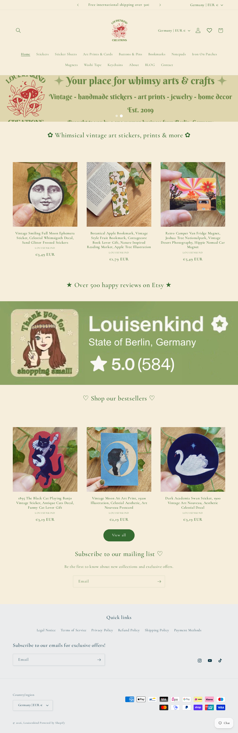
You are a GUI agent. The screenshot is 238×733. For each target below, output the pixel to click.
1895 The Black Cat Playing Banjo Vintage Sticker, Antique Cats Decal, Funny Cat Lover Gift (45, 503)
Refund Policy (129, 630)
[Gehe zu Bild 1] (116, 116)
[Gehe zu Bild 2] (121, 116)
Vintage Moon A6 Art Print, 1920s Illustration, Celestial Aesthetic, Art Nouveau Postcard (119, 503)
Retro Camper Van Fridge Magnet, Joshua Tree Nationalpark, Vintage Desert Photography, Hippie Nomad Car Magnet (193, 240)
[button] (18, 30)
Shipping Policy (157, 630)
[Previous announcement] (78, 5)
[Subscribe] (159, 582)
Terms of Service (74, 630)
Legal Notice (46, 630)
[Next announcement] (160, 5)
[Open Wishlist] (209, 30)
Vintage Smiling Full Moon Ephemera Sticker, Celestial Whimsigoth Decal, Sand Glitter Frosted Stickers (45, 238)
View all (119, 535)
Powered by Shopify (52, 722)
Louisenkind (31, 722)
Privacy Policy (102, 630)
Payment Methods (188, 630)
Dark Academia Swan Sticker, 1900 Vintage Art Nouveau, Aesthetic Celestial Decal (192, 503)
